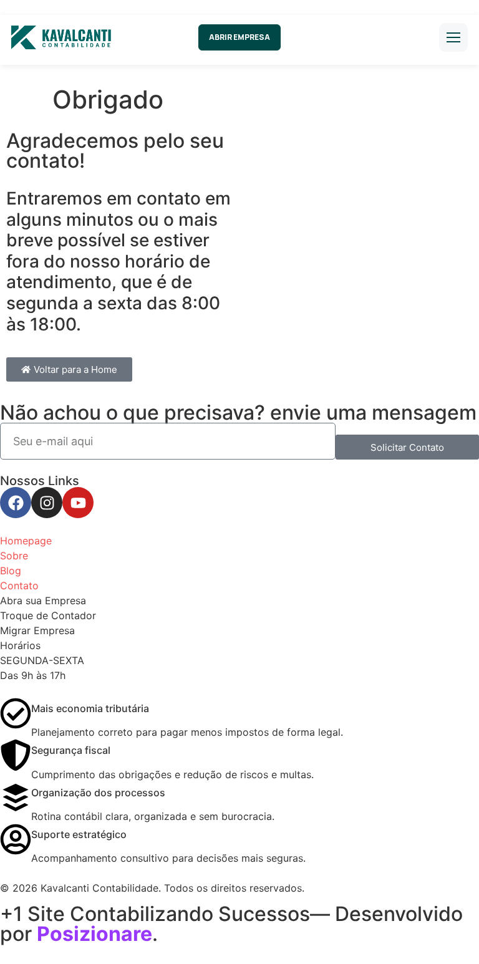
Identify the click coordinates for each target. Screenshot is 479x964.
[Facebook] (15, 502)
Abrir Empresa (239, 37)
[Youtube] (78, 502)
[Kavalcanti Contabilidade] (61, 37)
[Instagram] (46, 502)
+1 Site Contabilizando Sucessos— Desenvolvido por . (231, 924)
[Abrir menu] (453, 37)
